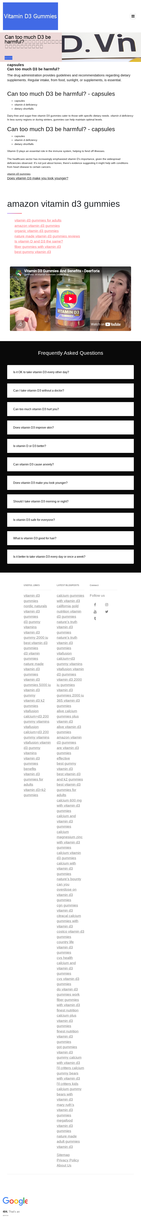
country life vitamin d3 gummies (65, 947)
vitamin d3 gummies (18, 173)
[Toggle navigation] (133, 16)
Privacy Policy (68, 1160)
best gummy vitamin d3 (33, 252)
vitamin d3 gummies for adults (38, 220)
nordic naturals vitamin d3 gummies (35, 611)
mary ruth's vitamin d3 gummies (65, 1110)
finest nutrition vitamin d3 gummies (68, 1036)
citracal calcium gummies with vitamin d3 (69, 921)
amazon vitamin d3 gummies (37, 226)
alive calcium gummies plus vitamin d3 (68, 716)
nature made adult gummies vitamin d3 (68, 1141)
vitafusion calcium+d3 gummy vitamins (69, 658)
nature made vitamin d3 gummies (34, 669)
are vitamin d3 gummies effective (68, 753)
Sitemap (63, 1155)
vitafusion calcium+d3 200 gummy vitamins (36, 716)
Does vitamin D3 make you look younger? (37, 178)
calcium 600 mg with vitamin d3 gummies (69, 805)
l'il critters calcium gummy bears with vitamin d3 (70, 1073)
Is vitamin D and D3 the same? (39, 241)
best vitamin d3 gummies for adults (69, 790)
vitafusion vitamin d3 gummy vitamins (37, 748)
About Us (64, 1165)
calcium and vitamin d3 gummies (66, 821)
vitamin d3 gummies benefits (32, 763)
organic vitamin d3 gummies (37, 231)
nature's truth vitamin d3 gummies (67, 627)
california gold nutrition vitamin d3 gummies (69, 611)
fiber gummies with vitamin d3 (38, 247)
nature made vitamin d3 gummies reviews (47, 236)
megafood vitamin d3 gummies (65, 1125)
